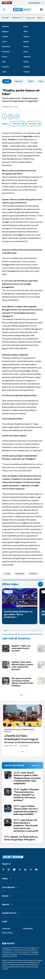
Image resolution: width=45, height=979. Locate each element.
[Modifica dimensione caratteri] (17, 116)
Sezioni (5, 896)
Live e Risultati (8, 887)
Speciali (5, 904)
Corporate (6, 928)
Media (5, 878)
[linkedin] (25, 869)
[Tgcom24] (7, 3)
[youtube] (36, 869)
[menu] (4, 9)
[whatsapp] (14, 869)
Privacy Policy (7, 933)
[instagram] (9, 869)
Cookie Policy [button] (27, 928)
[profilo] (41, 9)
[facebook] (3, 869)
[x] (19, 869)
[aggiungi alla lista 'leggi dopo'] (11, 116)
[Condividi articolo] (4, 116)
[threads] (31, 869)
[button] (22, 10)
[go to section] (40, 584)
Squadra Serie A (9, 913)
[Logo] (22, 10)
